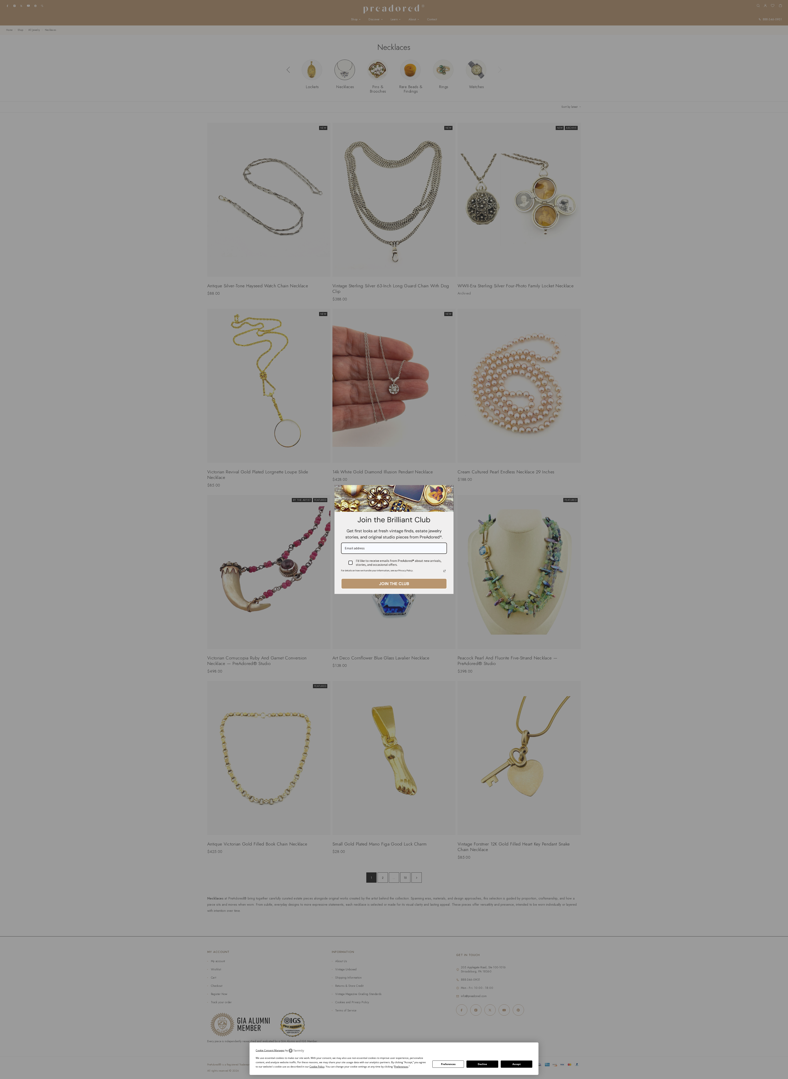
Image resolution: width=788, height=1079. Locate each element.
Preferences (448, 1064)
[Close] (449, 490)
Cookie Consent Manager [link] (270, 1050)
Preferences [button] (401, 1066)
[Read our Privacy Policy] (444, 570)
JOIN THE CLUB (394, 583)
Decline (482, 1064)
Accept (516, 1064)
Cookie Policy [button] (316, 1066)
